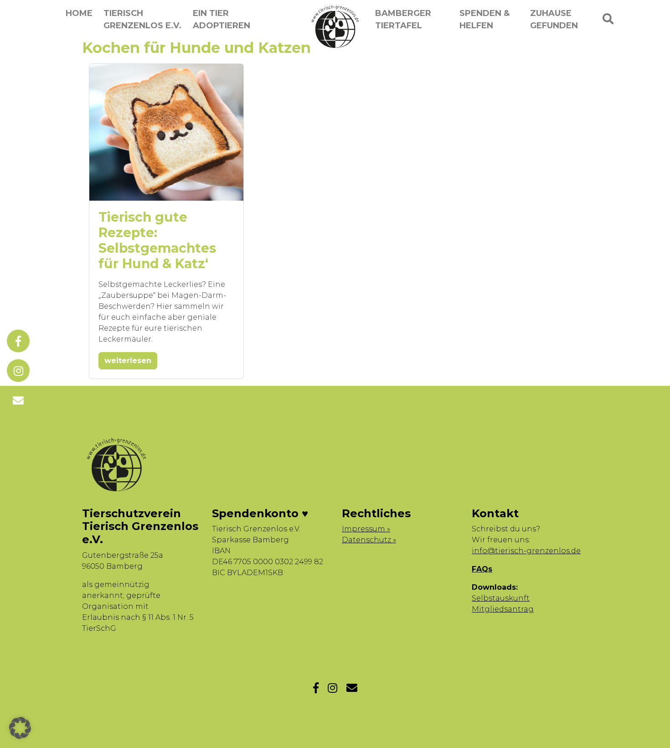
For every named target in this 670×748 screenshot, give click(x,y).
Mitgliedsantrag (503, 609)
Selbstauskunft (501, 598)
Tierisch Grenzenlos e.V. (142, 19)
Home (79, 13)
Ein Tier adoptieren (221, 19)
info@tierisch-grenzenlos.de (526, 550)
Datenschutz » (369, 539)
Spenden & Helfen (484, 19)
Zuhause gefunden (554, 19)
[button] (20, 728)
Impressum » (366, 529)
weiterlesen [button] (127, 360)
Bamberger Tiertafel (403, 19)
